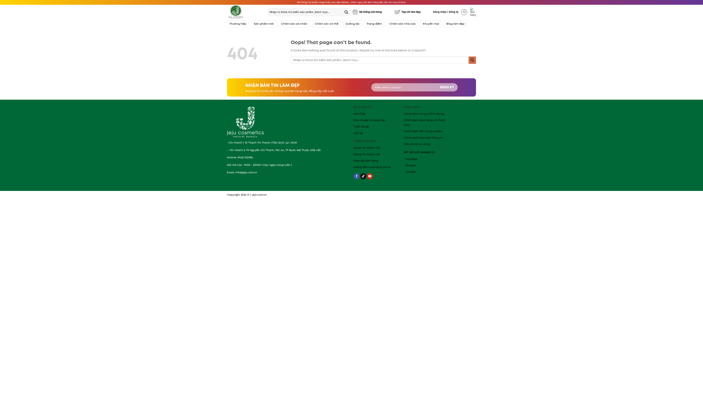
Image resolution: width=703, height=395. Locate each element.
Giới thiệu (359, 114)
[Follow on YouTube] (370, 176)
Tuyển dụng (361, 126)
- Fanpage (410, 159)
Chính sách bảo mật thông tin (423, 138)
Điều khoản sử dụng (417, 144)
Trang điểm (374, 24)
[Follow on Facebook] (357, 176)
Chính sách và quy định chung (424, 114)
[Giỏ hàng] (473, 12)
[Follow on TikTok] (363, 176)
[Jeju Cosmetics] (245, 12)
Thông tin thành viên (366, 154)
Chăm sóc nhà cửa (402, 24)
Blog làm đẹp (455, 24)
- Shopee (410, 165)
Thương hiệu (237, 24)
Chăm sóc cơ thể (326, 24)
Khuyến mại (431, 24)
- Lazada (410, 172)
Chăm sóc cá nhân (294, 24)
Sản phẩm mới (264, 24)
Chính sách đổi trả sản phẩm (423, 131)
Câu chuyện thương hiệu (369, 120)
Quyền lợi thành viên (367, 148)
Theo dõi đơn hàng (365, 161)
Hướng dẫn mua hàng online (372, 167)
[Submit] (346, 12)
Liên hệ (358, 133)
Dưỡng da (352, 24)
